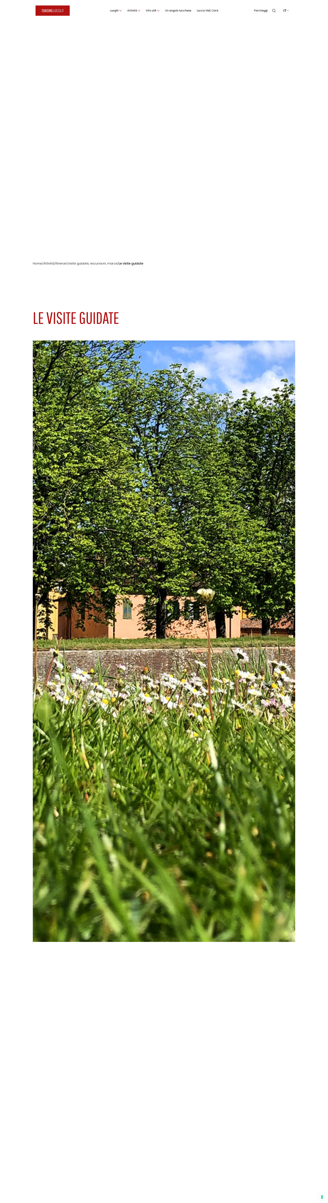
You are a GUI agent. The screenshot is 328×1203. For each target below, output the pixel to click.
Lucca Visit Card (207, 10)
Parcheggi (261, 10)
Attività (132, 10)
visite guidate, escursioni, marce (92, 263)
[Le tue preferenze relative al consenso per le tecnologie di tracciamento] (322, 1197)
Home (37, 263)
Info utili (151, 10)
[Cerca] (274, 11)
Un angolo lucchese (178, 10)
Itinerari (61, 263)
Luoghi (114, 10)
